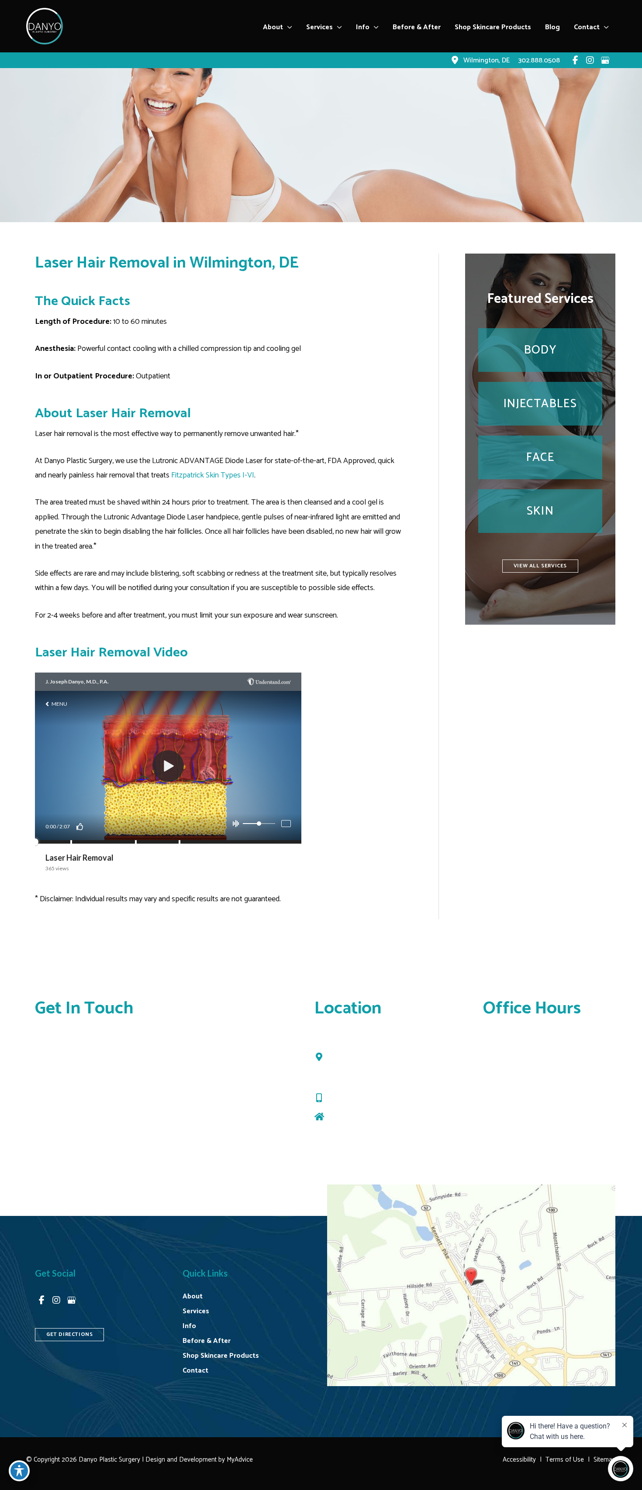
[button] (287, 27)
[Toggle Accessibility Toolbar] (19, 1470)
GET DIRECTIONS (69, 1334)
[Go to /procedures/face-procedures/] (540, 457)
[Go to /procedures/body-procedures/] (540, 350)
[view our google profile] (604, 60)
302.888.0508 (353, 1098)
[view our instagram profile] (590, 60)
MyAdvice (239, 1459)
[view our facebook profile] (575, 60)
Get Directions (351, 1116)
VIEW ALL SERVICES (540, 566)
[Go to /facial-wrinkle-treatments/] (540, 404)
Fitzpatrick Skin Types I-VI (212, 475)
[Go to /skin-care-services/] (540, 511)
